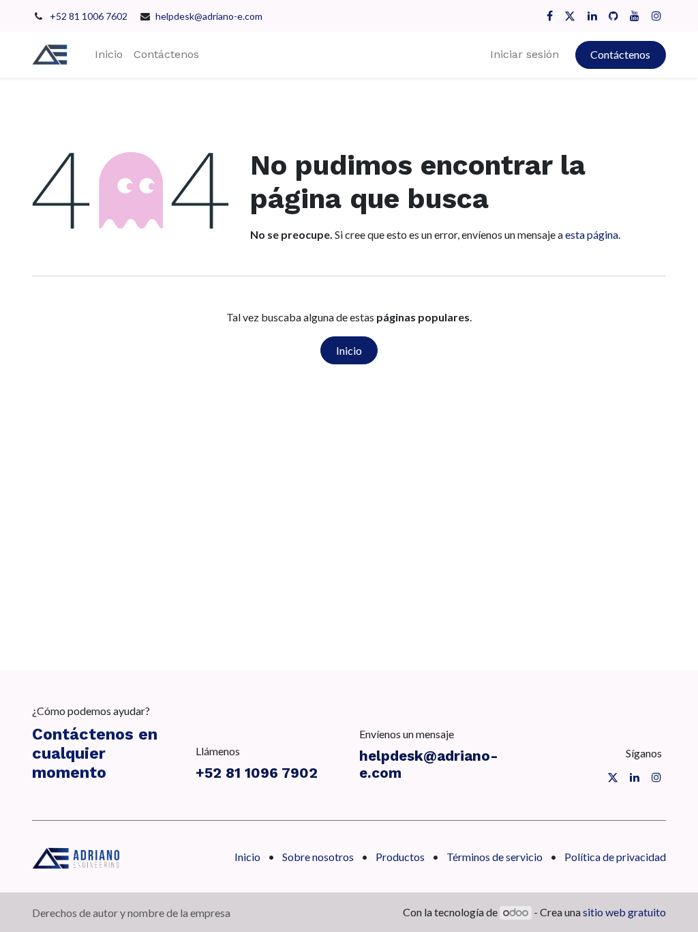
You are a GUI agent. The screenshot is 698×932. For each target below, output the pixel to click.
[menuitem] (108, 54)
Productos (400, 856)
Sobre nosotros (318, 856)
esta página (591, 234)
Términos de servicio (494, 856)
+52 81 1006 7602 (90, 16)
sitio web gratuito (624, 911)
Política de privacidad (615, 856)
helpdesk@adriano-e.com (208, 16)
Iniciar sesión (524, 54)
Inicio (349, 350)
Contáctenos (620, 54)
